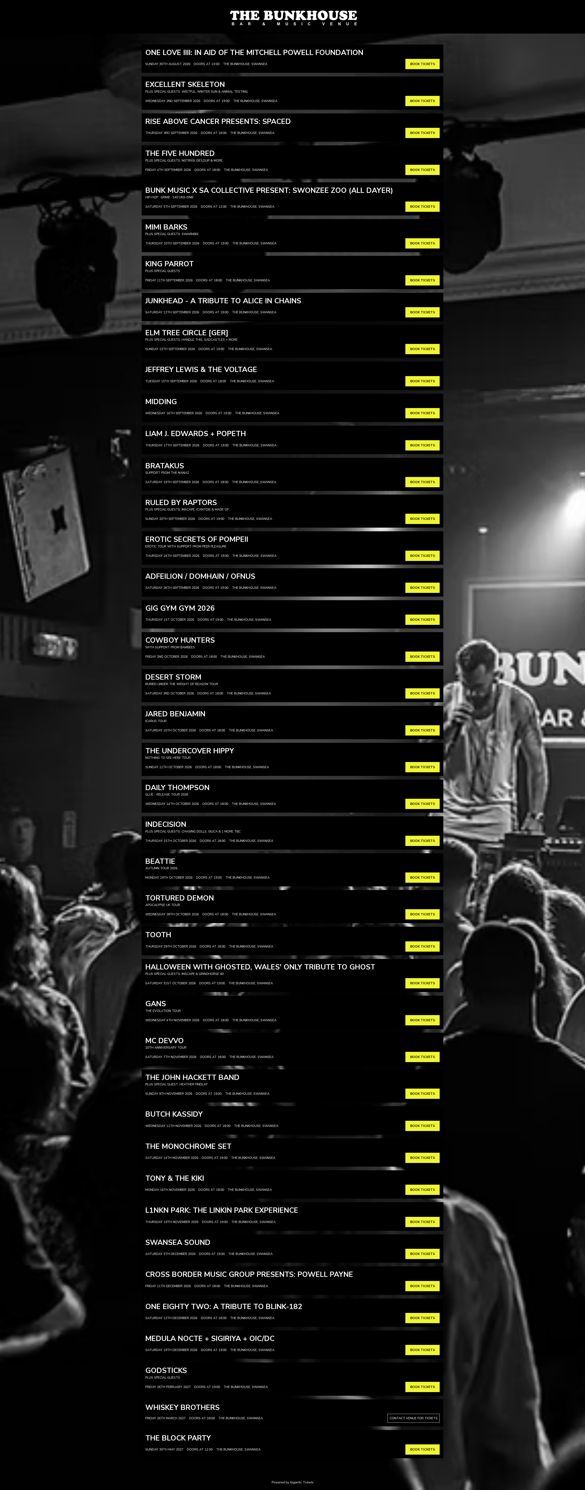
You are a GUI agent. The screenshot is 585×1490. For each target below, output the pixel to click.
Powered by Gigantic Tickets (293, 1482)
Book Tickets (422, 64)
